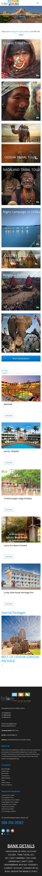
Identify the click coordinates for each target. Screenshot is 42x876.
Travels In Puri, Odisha (8, 795)
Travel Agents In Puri (7, 797)
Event (3, 780)
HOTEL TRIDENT (11, 451)
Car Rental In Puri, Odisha (9, 804)
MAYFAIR (8, 404)
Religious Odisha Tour (19, 275)
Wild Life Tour (13, 317)
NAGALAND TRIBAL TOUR (21, 170)
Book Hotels (5, 773)
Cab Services (5, 776)
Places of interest (6, 785)
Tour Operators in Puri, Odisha (10, 800)
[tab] (4, 370)
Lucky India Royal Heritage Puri (19, 592)
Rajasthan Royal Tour (19, 129)
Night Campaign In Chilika (21, 212)
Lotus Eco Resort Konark (15, 545)
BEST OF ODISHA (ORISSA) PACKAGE (20, 659)
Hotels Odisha (5, 782)
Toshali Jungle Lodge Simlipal (18, 498)
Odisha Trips (5, 771)
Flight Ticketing (5, 778)
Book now (21, 16)
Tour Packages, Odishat (8, 811)
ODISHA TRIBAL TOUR (20, 157)
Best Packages (5, 769)
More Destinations (21, 358)
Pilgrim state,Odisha (20, 31)
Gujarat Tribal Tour (16, 43)
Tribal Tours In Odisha (7, 807)
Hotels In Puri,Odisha (7, 809)
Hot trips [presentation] (4, 371)
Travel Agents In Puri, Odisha (9, 802)
